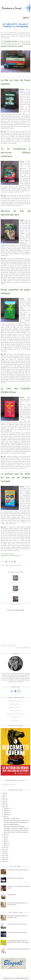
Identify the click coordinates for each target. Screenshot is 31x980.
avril (5, 840)
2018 (3, 803)
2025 (3, 795)
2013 (3, 851)
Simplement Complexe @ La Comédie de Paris (18, 949)
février (5, 843)
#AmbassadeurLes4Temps (14, 700)
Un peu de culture (15, 565)
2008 (3, 861)
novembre (6, 810)
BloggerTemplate (24, 978)
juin (5, 836)
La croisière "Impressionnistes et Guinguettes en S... (16, 822)
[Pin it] (15, 561)
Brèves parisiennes (14, 704)
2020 (3, 799)
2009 (3, 859)
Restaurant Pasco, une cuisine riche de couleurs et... (16, 830)
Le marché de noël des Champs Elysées (17, 932)
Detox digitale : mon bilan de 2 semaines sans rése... (16, 828)
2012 (3, 853)
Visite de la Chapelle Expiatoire (11, 824)
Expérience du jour (14, 707)
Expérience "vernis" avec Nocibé (15, 878)
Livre (7, 565)
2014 (3, 849)
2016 (3, 807)
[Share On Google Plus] (12, 561)
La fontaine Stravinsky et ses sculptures (17, 869)
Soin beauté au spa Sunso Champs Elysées (14, 826)
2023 (3, 797)
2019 (3, 801)
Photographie (14, 720)
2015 (3, 847)
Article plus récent (9, 645)
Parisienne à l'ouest (11, 978)
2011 (3, 855)
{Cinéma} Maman (11, 894)
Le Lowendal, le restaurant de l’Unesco (17, 924)
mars (5, 842)
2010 (3, 857)
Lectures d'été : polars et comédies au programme (16, 832)
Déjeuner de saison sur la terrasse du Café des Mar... (16, 820)
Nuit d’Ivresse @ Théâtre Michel (11, 818)
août (5, 816)
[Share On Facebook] (9, 561)
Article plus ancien (22, 647)
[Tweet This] (6, 561)
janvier (5, 845)
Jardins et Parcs (14, 710)
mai (5, 838)
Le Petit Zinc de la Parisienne (14, 713)
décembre (6, 808)
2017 (3, 805)
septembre (6, 814)
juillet (5, 834)
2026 (3, 793)
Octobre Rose (14, 717)
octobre (6, 812)
